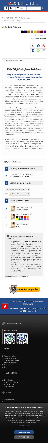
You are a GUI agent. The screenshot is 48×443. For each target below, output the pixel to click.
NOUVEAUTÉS (9, 384)
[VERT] (19, 219)
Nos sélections (8, 380)
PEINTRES (9, 18)
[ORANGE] (27, 217)
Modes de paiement (10, 362)
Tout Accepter (24, 432)
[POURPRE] (25, 219)
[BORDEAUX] (22, 217)
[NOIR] (17, 217)
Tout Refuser (24, 437)
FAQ (5, 367)
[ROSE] (27, 219)
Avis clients (7, 402)
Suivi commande (9, 400)
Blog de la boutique (10, 356)
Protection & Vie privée (11, 360)
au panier (28, 289)
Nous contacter (12, 331)
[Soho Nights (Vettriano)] (13, 27)
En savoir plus (24, 426)
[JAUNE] (17, 219)
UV (16, 18)
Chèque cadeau (9, 387)
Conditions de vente (10, 358)
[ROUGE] (25, 217)
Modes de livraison (10, 365)
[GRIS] (19, 217)
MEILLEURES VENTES (11, 382)
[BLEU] (22, 219)
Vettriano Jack (24, 18)
